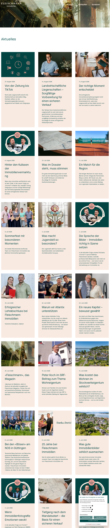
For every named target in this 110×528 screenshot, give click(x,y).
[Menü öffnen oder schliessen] (107, 4)
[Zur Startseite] (11, 6)
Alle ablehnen (100, 517)
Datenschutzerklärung (84, 514)
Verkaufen (82, 4)
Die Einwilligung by (93, 524)
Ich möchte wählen (93, 520)
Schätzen (96, 4)
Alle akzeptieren (86, 517)
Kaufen (70, 4)
